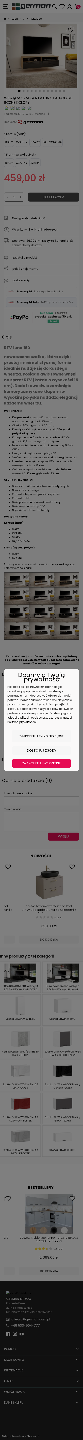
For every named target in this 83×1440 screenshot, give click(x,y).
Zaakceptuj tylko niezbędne (41, 736)
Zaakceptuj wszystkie (41, 763)
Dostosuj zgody (41, 750)
